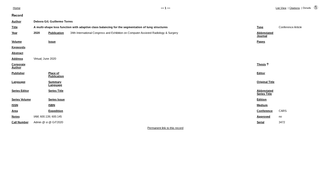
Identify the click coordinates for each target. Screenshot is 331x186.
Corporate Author (18, 66)
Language (18, 81)
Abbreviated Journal (265, 34)
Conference (265, 110)
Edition (262, 99)
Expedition (55, 110)
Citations (294, 7)
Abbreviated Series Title (265, 92)
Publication (56, 32)
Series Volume (21, 99)
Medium (262, 105)
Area (15, 110)
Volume (17, 41)
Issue (52, 41)
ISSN (15, 105)
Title (15, 27)
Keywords (18, 47)
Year (14, 32)
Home (16, 8)
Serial (260, 122)
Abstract (17, 53)
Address (17, 58)
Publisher (18, 73)
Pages (261, 41)
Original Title (265, 81)
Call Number (20, 122)
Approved (263, 116)
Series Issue (56, 99)
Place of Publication (56, 75)
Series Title (55, 90)
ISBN (51, 105)
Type (260, 27)
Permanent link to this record (165, 127)
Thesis (261, 64)
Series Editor (20, 90)
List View (281, 7)
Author (16, 21)
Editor (261, 73)
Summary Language (55, 83)
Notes (16, 116)
